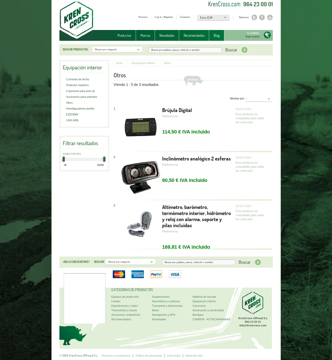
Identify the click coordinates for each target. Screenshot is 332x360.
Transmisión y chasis (124, 310)
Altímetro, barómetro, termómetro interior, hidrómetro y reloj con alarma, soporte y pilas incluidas (196, 216)
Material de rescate (204, 296)
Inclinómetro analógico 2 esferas (196, 158)
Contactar (185, 17)
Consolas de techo (77, 79)
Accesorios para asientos (81, 97)
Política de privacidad (149, 355)
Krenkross (76, 20)
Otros (69, 102)
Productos (122, 35)
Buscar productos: (76, 49)
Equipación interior (143, 63)
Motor (155, 310)
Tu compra (253, 33)
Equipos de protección (125, 296)
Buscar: (99, 262)
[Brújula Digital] (140, 128)
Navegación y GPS (163, 314)
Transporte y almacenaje (167, 305)
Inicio (119, 63)
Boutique (198, 314)
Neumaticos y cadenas (166, 301)
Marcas (143, 35)
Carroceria (199, 305)
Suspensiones (161, 296)
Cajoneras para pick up (80, 91)
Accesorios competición (125, 314)
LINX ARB (72, 120)
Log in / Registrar (164, 17)
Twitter (254, 17)
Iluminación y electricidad (208, 310)
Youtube (270, 17)
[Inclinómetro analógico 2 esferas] (140, 176)
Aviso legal (173, 355)
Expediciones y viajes (124, 305)
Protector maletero (77, 85)
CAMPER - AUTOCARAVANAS (211, 319)
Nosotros (143, 17)
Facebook (262, 17)
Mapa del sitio (194, 355)
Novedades (166, 35)
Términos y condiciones (116, 355)
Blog (217, 35)
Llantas (115, 301)
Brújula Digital (177, 110)
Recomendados (194, 35)
